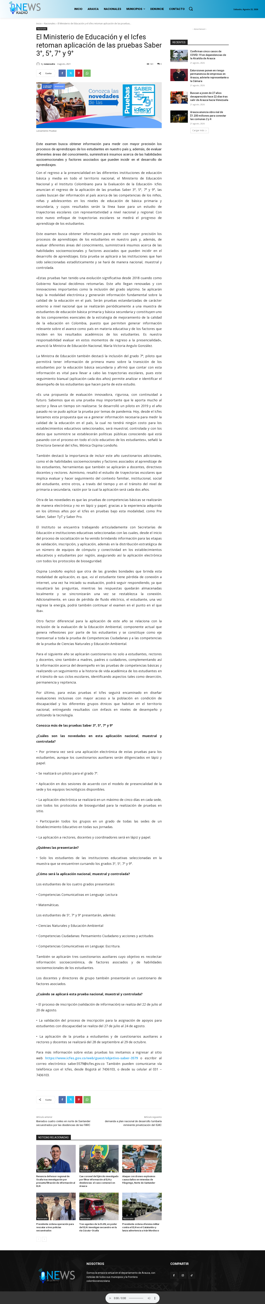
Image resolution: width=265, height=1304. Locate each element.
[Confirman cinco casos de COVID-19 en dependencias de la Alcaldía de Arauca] (179, 56)
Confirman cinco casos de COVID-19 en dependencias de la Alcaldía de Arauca (208, 55)
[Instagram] (182, 1275)
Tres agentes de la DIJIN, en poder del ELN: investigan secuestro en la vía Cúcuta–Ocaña (98, 1227)
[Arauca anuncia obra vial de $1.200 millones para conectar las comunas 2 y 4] (179, 116)
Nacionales (49, 23)
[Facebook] (62, 73)
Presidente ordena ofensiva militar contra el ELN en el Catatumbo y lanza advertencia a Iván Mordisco (140, 1227)
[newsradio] (38, 64)
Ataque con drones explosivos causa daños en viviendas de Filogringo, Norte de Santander (138, 1179)
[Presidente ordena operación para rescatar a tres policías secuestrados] (56, 1206)
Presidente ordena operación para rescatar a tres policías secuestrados (55, 1227)
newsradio (49, 64)
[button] (191, 8)
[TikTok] (191, 1275)
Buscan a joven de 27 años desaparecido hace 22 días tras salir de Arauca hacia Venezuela (209, 96)
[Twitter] (70, 73)
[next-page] (44, 1239)
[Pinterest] (78, 73)
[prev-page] (38, 1239)
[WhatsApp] (87, 73)
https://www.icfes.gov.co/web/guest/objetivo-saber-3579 (91, 1058)
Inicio (39, 23)
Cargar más (198, 130)
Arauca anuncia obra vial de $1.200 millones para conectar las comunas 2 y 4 (208, 116)
